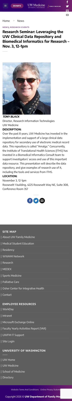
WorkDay (8, 309)
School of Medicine (14, 371)
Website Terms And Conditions (25, 389)
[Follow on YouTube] (67, 15)
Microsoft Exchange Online (18, 322)
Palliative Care (11, 282)
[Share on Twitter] (36, 201)
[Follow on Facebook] (67, 2)
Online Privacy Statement (51, 389)
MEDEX (7, 269)
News (20, 20)
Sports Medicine (12, 275)
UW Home (9, 359)
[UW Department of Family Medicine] (44, 6)
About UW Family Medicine (19, 237)
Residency (8, 249)
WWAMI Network (13, 256)
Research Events (19, 27)
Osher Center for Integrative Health (23, 288)
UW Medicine (10, 365)
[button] (5, 6)
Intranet (7, 315)
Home (6, 20)
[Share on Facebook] (30, 201)
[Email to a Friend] (42, 201)
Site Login (8, 341)
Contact (7, 294)
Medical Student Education (18, 243)
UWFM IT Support (13, 335)
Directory (8, 377)
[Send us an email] (67, 10)
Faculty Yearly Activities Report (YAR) (24, 328)
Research (8, 262)
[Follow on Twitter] (67, 6)
